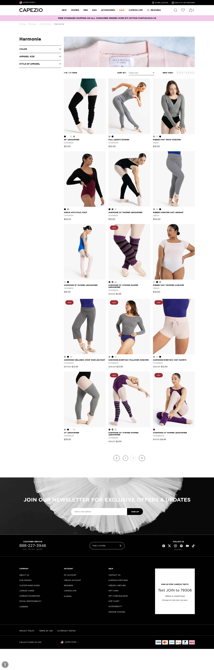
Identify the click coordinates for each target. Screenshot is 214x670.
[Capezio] (31, 10)
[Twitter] (169, 545)
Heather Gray (74, 136)
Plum (154, 430)
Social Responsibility (30, 601)
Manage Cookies (116, 612)
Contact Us (114, 575)
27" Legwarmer (71, 433)
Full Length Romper (118, 140)
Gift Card (113, 591)
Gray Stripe (113, 282)
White (68, 136)
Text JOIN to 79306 (175, 590)
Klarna (67, 596)
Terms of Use (46, 631)
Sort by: (121, 73)
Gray (113, 209)
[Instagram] (175, 545)
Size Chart (113, 601)
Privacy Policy (27, 631)
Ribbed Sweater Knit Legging (168, 212)
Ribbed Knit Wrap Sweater (167, 140)
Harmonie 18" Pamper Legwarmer (81, 285)
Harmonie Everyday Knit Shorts (169, 360)
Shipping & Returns (118, 580)
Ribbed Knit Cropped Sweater (168, 285)
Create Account (72, 580)
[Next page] (142, 458)
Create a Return (117, 585)
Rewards (68, 585)
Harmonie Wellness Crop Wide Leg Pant (84, 360)
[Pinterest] (181, 545)
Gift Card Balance (118, 596)
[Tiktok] (193, 545)
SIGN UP (135, 511)
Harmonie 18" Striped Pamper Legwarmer (123, 286)
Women (32, 24)
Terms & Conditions (175, 596)
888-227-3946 (32, 546)
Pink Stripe (116, 282)
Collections (45, 24)
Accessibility (115, 606)
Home (22, 24)
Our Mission (25, 580)
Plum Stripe (109, 282)
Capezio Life (70, 591)
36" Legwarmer (71, 140)
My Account (70, 575)
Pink (71, 136)
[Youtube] (187, 545)
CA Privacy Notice (66, 631)
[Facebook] (163, 545)
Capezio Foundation (29, 596)
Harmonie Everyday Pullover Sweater (128, 360)
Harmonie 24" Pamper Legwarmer (125, 212)
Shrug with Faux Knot (75, 212)
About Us (24, 575)
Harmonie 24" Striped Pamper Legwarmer (123, 434)
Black (65, 136)
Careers (23, 607)
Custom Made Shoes (29, 585)
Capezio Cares (26, 591)
